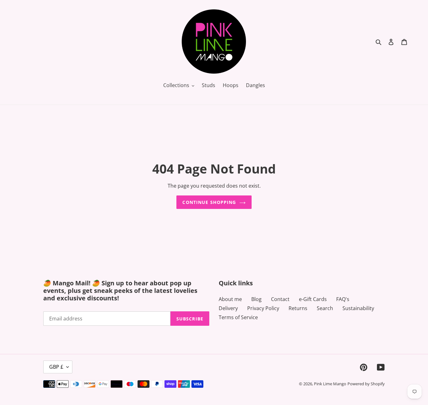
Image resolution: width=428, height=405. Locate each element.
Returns (298, 308)
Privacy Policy (263, 308)
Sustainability (358, 308)
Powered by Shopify (366, 384)
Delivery (228, 308)
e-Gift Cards (313, 299)
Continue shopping (209, 202)
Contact (280, 299)
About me (230, 299)
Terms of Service (238, 317)
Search (325, 308)
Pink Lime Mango (330, 384)
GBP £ (56, 366)
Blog (256, 299)
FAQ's (342, 299)
